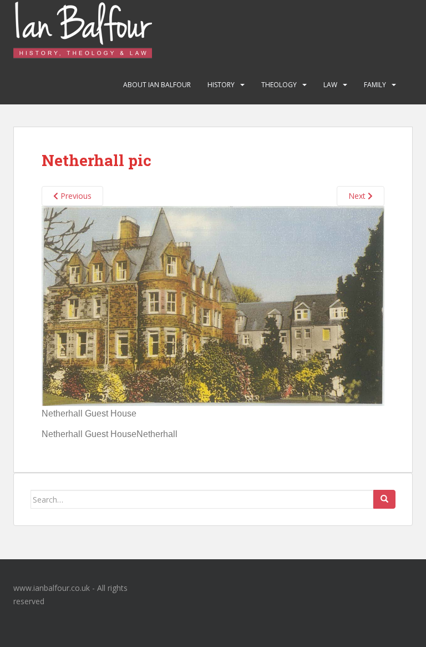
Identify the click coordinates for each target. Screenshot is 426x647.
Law (330, 84)
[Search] (384, 499)
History (221, 84)
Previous (75, 195)
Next (358, 195)
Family (375, 84)
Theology (279, 84)
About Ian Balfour (157, 84)
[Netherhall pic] (213, 305)
